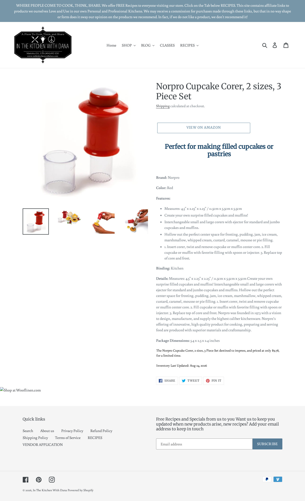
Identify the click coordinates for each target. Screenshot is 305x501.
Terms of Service (68, 437)
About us (47, 430)
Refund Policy (101, 430)
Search (28, 430)
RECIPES (95, 437)
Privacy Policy (72, 430)
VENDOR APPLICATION (43, 444)
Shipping (163, 106)
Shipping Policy (35, 437)
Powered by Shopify (80, 490)
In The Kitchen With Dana (50, 490)
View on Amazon (204, 127)
